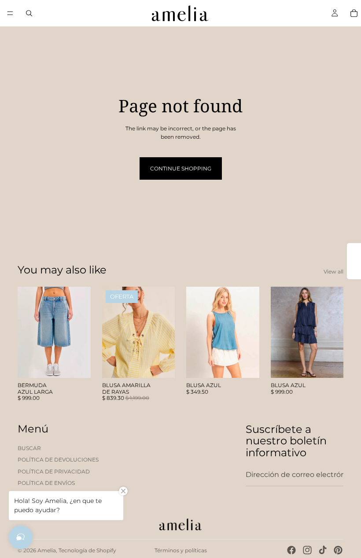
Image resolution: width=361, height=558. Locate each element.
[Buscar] (29, 13)
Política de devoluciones (58, 459)
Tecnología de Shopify (87, 550)
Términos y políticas (181, 550)
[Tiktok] (322, 550)
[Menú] (10, 13)
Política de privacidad (54, 471)
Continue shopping (180, 168)
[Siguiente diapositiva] (81, 332)
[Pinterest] (338, 550)
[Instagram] (307, 550)
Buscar (29, 448)
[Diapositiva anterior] (27, 332)
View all (333, 271)
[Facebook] (291, 550)
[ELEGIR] (77, 364)
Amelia (46, 550)
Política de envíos (46, 483)
